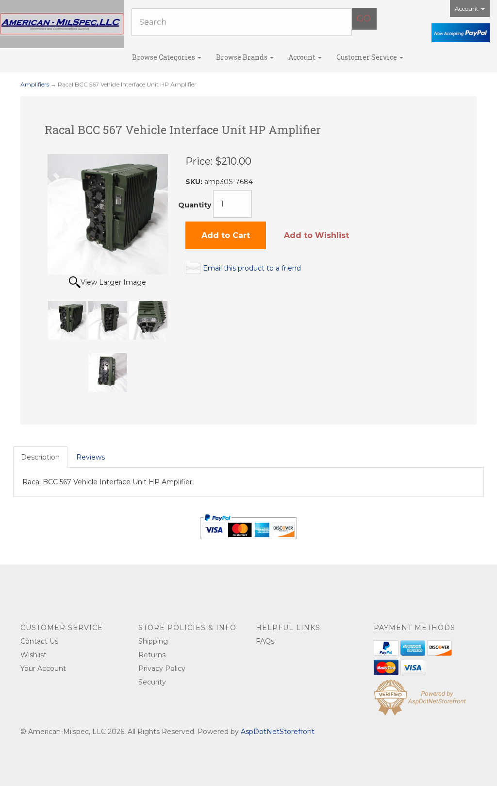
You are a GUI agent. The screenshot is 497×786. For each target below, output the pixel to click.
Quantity (194, 205)
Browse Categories (164, 57)
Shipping (153, 641)
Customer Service (367, 57)
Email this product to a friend (252, 268)
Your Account (43, 668)
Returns (152, 654)
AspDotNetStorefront (278, 731)
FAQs (265, 641)
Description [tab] (40, 457)
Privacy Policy (161, 668)
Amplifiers (34, 84)
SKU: (194, 181)
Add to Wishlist (316, 235)
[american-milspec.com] (62, 24)
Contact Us (39, 641)
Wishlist (33, 654)
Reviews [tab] (90, 457)
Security (152, 682)
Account (467, 8)
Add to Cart (225, 235)
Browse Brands (242, 57)
